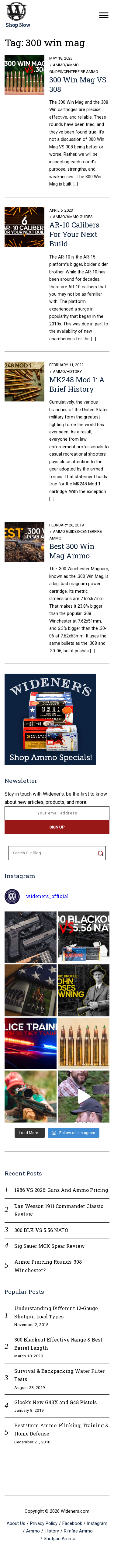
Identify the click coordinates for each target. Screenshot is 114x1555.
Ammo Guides (79, 216)
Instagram (97, 1523)
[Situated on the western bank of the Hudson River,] (31, 990)
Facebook (72, 1523)
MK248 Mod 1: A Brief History (77, 384)
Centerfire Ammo (81, 71)
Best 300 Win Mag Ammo (72, 551)
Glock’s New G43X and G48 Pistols (55, 1402)
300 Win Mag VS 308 (77, 84)
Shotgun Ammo (59, 1538)
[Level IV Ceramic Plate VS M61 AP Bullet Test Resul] (84, 1097)
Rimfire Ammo (78, 1531)
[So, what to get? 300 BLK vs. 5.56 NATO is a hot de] (84, 937)
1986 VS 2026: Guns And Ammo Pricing (61, 1190)
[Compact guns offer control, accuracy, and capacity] (31, 937)
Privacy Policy (43, 1523)
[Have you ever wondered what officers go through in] (31, 1044)
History (74, 371)
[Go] (100, 853)
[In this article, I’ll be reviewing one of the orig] (31, 1097)
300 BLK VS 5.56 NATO (41, 1230)
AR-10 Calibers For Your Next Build (74, 234)
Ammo (59, 65)
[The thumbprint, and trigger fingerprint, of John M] (84, 990)
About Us (16, 1523)
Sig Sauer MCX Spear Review (49, 1246)
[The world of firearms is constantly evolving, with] (84, 1044)
